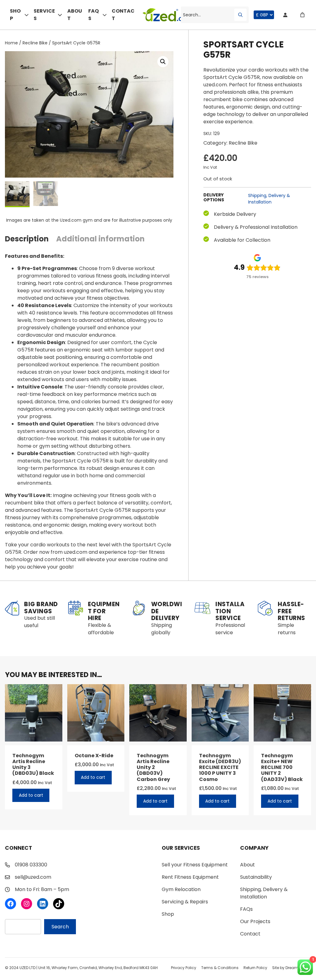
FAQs (93, 14)
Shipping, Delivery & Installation (269, 198)
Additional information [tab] (100, 239)
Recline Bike (35, 43)
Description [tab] (27, 239)
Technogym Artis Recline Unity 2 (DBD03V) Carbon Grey (153, 767)
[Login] (285, 15)
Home (11, 43)
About (74, 14)
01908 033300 (31, 864)
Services (44, 14)
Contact (123, 14)
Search (60, 926)
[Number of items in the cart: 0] (302, 15)
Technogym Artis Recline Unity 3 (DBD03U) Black (33, 764)
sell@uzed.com (33, 877)
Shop (15, 14)
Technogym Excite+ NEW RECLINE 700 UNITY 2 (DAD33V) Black (282, 767)
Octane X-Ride (94, 755)
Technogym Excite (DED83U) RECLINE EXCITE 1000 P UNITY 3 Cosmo (220, 767)
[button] (162, 61)
